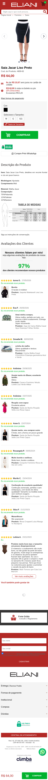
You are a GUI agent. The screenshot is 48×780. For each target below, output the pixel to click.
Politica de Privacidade (37, 654)
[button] (19, 62)
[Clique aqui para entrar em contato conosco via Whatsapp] (42, 752)
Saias (27, 15)
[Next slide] (43, 36)
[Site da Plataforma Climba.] (24, 758)
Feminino (18, 15)
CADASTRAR (24, 662)
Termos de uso (21, 654)
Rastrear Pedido (16, 686)
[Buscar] (44, 12)
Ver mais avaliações (24, 576)
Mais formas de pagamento (12, 98)
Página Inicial (6, 15)
